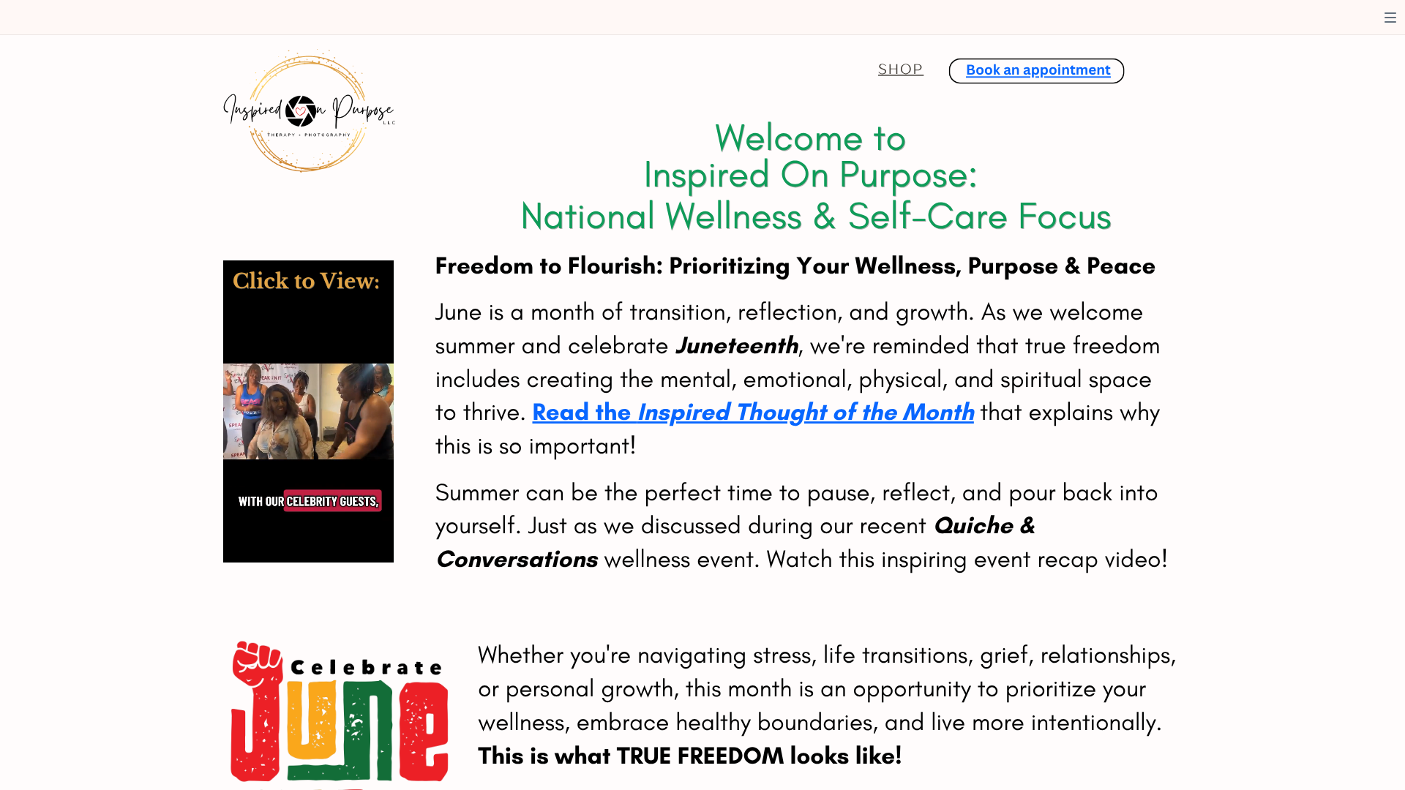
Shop (900, 69)
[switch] (1390, 17)
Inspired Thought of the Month (805, 411)
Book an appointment (1038, 70)
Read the (584, 411)
